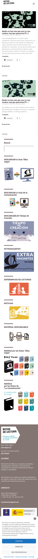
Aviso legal (31, 556)
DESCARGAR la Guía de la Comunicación (15, 193)
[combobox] (19, 149)
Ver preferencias (19, 552)
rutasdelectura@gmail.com (10, 502)
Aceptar (19, 541)
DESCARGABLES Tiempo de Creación (16, 217)
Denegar (19, 547)
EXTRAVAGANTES (12, 249)
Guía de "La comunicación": (10, 451)
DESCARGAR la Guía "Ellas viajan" (16, 160)
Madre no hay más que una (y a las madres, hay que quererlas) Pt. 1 (16, 101)
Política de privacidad (21, 556)
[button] (35, 519)
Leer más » (5, 75)
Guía (7, 445)
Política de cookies (9, 556)
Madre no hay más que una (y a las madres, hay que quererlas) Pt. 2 (16, 32)
